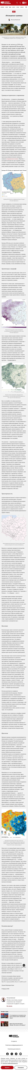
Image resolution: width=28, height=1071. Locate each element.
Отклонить (21, 1067)
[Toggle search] (17, 2)
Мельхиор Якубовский (15, 19)
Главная (2, 7)
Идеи (10, 7)
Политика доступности (14, 1049)
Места (13, 7)
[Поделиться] (24, 965)
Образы (22, 7)
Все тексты (9, 1006)
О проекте (14, 1041)
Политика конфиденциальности (14, 1045)
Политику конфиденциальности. (10, 1063)
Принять (7, 1067)
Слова (17, 7)
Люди (6, 7)
